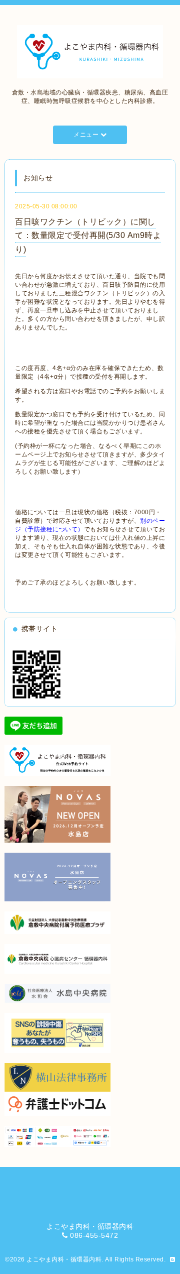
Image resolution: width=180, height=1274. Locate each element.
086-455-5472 (94, 1235)
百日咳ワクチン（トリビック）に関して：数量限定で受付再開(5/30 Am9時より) (88, 235)
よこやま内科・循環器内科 (64, 1259)
